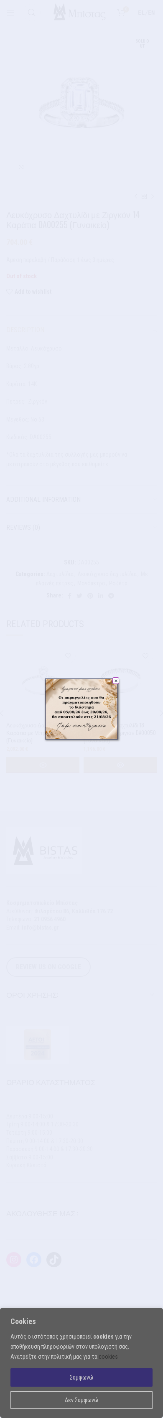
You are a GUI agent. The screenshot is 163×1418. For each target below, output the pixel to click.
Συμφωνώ (81, 1377)
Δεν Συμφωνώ (81, 1400)
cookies (108, 1356)
